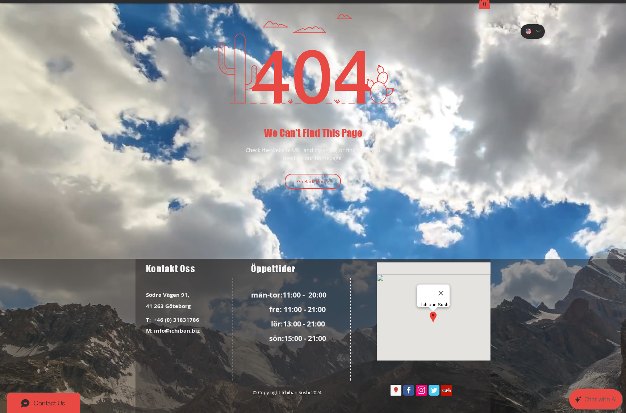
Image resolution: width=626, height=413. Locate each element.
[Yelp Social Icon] (446, 390)
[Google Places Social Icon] (396, 390)
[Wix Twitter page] (434, 390)
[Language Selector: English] (533, 31)
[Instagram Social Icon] (421, 390)
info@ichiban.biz (177, 330)
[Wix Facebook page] (408, 390)
